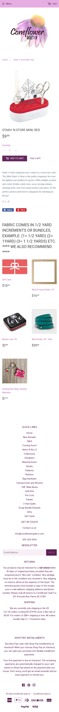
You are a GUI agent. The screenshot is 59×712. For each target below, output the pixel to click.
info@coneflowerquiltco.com (29, 533)
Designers (29, 458)
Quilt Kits (29, 491)
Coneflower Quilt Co (21, 694)
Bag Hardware (29, 478)
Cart (54, 3)
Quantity (6, 145)
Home (5, 60)
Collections (29, 453)
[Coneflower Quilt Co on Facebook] (23, 685)
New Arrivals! (29, 437)
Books (29, 466)
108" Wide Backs (29, 487)
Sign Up (51, 552)
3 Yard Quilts (29, 503)
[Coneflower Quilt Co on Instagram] (34, 685)
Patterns (29, 470)
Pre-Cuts (29, 495)
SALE (29, 441)
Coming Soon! (29, 445)
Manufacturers (29, 462)
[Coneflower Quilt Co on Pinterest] (28, 685)
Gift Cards (30, 516)
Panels (29, 499)
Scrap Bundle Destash (29, 507)
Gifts (29, 512)
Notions (29, 474)
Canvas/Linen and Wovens (29, 483)
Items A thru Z (29, 449)
